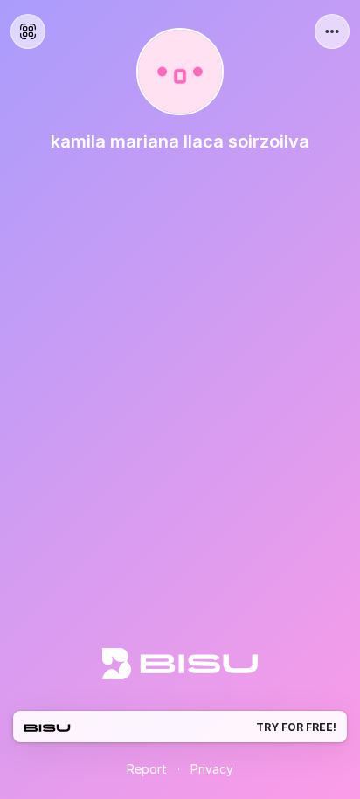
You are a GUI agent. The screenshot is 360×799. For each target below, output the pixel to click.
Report (147, 768)
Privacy (211, 768)
